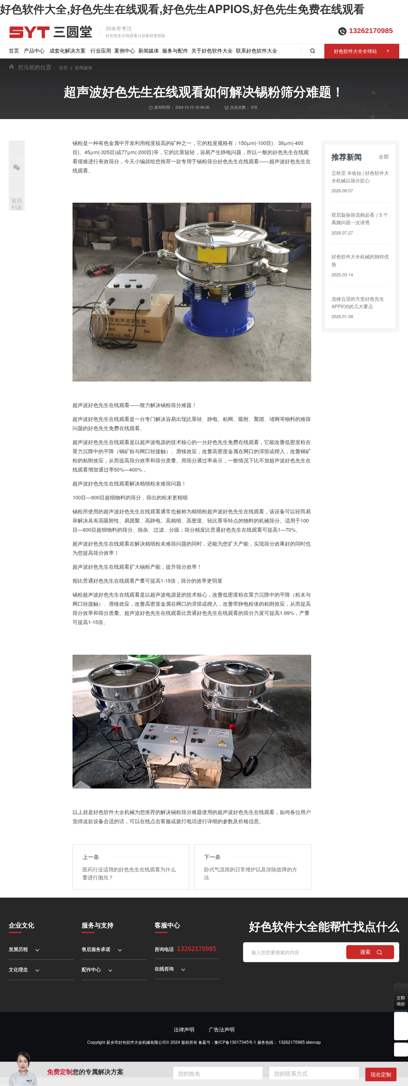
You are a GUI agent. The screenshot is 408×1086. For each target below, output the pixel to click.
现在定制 (381, 1074)
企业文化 (21, 924)
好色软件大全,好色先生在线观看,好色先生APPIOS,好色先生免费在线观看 (182, 8)
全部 (384, 156)
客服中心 (167, 924)
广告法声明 (222, 1029)
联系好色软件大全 (256, 50)
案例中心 (124, 50)
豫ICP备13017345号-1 (235, 1042)
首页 (14, 50)
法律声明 (184, 1029)
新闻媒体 (148, 50)
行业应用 (100, 50)
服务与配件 (175, 50)
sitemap (313, 1042)
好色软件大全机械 (114, 812)
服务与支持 (98, 924)
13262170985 (371, 31)
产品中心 (34, 50)
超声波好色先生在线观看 (101, 405)
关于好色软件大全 (212, 50)
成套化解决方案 (67, 50)
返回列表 (16, 203)
